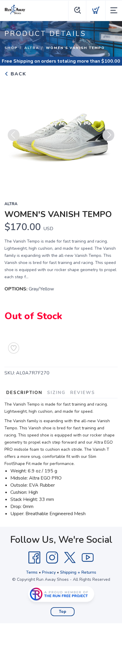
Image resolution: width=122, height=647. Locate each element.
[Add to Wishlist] (13, 348)
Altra (31, 47)
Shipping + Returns (78, 572)
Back (17, 74)
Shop (10, 47)
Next (108, 135)
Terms (32, 572)
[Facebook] (34, 558)
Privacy (49, 572)
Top (62, 611)
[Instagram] (52, 558)
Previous (14, 135)
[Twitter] (70, 558)
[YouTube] (88, 558)
